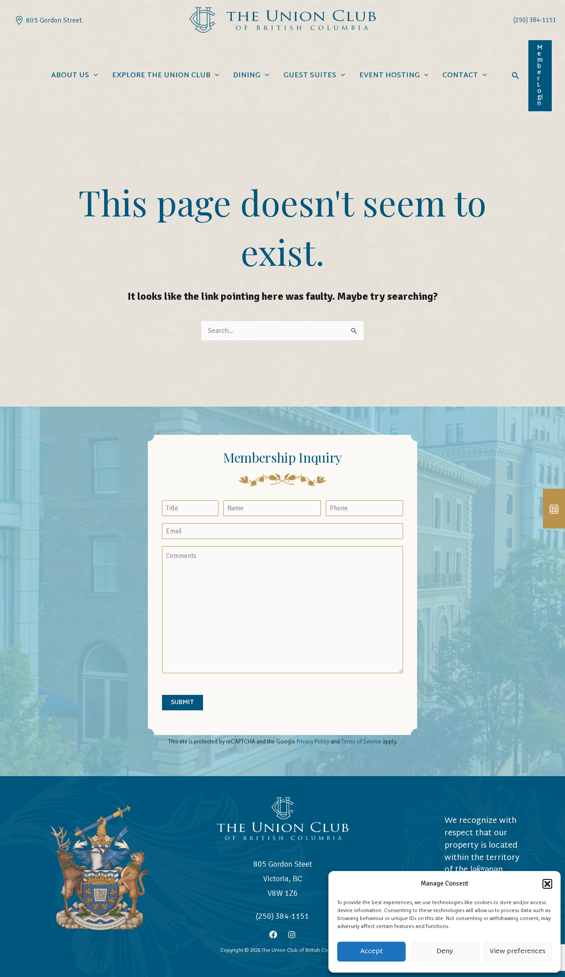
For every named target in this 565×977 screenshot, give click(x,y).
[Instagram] (292, 935)
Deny (445, 952)
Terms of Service (361, 741)
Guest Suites (309, 75)
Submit (182, 702)
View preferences (518, 952)
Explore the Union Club (161, 75)
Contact (460, 75)
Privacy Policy (313, 741)
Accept (371, 952)
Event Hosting (389, 75)
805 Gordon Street (52, 20)
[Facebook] (273, 935)
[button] (547, 883)
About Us (70, 75)
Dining (246, 75)
